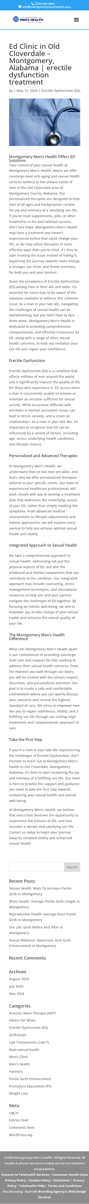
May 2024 (16, 993)
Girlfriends (17, 1035)
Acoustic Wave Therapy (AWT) (32, 1013)
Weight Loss (18, 1093)
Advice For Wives (22, 1020)
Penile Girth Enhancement (30, 1079)
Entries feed (18, 1120)
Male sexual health (24, 1049)
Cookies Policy (39, 1180)
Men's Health (19, 1064)
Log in (14, 1112)
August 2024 (19, 979)
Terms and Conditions (65, 1186)
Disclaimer (61, 1180)
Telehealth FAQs (32, 1186)
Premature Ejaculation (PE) (30, 1086)
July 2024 (16, 986)
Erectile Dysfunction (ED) (60, 90)
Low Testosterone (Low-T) (29, 1042)
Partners (16, 1071)
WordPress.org (21, 1135)
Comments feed (21, 1127)
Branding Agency (51, 1191)
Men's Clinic (18, 1056)
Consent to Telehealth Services (25, 1174)
